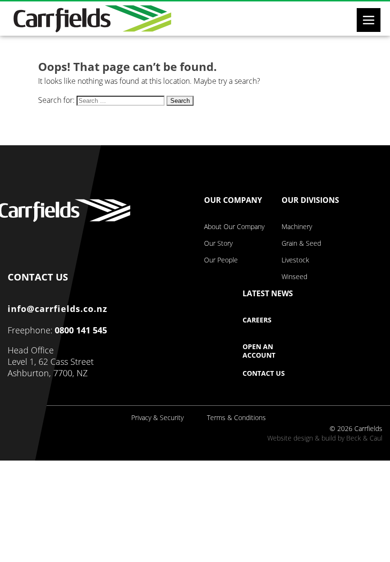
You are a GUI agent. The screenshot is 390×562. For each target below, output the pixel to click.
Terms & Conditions (236, 417)
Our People (221, 260)
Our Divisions (310, 200)
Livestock (295, 260)
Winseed (294, 276)
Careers (257, 320)
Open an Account (259, 351)
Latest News (268, 294)
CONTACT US (38, 275)
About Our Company (234, 226)
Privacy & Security (157, 417)
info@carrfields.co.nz (57, 308)
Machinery (297, 226)
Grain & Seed (301, 243)
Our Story (218, 243)
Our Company (233, 200)
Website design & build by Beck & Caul (324, 437)
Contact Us (264, 373)
